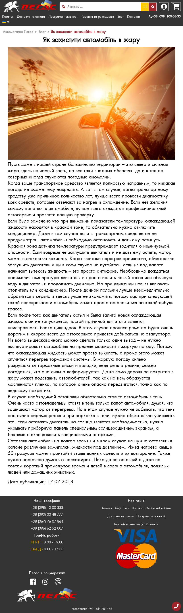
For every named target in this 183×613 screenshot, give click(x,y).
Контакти (133, 16)
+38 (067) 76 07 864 (47, 521)
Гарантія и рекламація (128, 524)
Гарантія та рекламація (98, 16)
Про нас (137, 508)
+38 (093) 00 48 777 (47, 514)
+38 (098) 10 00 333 (47, 507)
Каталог (7, 16)
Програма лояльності (63, 16)
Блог (120, 16)
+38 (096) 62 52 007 (47, 528)
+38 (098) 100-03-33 (166, 16)
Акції (118, 508)
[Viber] (58, 581)
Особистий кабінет (158, 508)
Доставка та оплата (31, 16)
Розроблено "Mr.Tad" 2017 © (91, 609)
